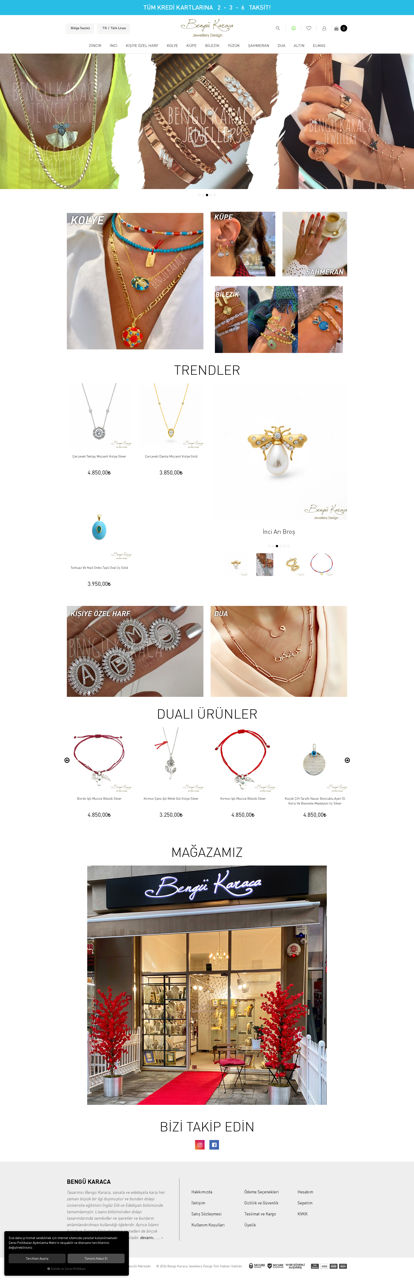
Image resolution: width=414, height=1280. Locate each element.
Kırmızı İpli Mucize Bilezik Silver (171, 798)
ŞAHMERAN (258, 45)
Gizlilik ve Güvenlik (261, 1202)
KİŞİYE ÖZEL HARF (142, 45)
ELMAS (319, 45)
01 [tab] (199, 195)
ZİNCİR (95, 45)
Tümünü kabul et (96, 1258)
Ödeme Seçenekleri (261, 1191)
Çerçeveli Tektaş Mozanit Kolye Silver (99, 456)
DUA (281, 45)
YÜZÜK (234, 45)
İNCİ (113, 45)
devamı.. (148, 1237)
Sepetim (305, 1202)
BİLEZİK (212, 45)
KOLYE (172, 45)
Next (347, 760)
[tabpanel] (207, 121)
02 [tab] (203, 195)
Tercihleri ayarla (37, 1258)
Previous (66, 760)
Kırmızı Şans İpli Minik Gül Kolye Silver (99, 798)
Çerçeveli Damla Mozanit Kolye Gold (171, 456)
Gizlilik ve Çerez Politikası (68, 1268)
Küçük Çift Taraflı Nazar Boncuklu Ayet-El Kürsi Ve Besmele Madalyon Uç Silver (243, 800)
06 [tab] (288, 546)
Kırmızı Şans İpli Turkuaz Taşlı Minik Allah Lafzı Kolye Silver (314, 800)
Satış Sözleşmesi (206, 1213)
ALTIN (299, 45)
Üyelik (250, 1224)
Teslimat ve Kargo (260, 1213)
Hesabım (305, 1191)
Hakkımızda (201, 1191)
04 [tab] (211, 195)
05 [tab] (214, 195)
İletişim (198, 1202)
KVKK (303, 1213)
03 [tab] (207, 195)
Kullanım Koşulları (208, 1224)
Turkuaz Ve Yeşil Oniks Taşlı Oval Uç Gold (99, 567)
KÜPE (191, 45)
